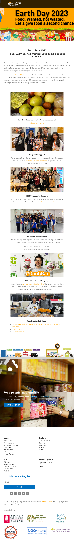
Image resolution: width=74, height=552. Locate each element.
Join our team (8, 469)
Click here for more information (37, 161)
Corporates (42, 445)
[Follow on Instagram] (15, 493)
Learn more (13, 405)
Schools (41, 447)
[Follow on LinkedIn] (27, 493)
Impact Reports (9, 454)
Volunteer (7, 462)
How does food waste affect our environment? (37, 120)
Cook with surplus (10, 466)
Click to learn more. (37, 123)
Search (41, 450)
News (41, 466)
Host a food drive (9, 464)
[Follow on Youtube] (23, 493)
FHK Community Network (37, 196)
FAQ (5, 452)
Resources (7, 447)
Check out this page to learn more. (49, 202)
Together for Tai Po (45, 463)
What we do (8, 441)
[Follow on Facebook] (11, 493)
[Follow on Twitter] (19, 493)
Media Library (8, 450)
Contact (6, 471)
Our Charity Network (11, 445)
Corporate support (37, 155)
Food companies (44, 441)
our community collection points (33, 284)
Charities (42, 443)
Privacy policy (47, 501)
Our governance (9, 443)
